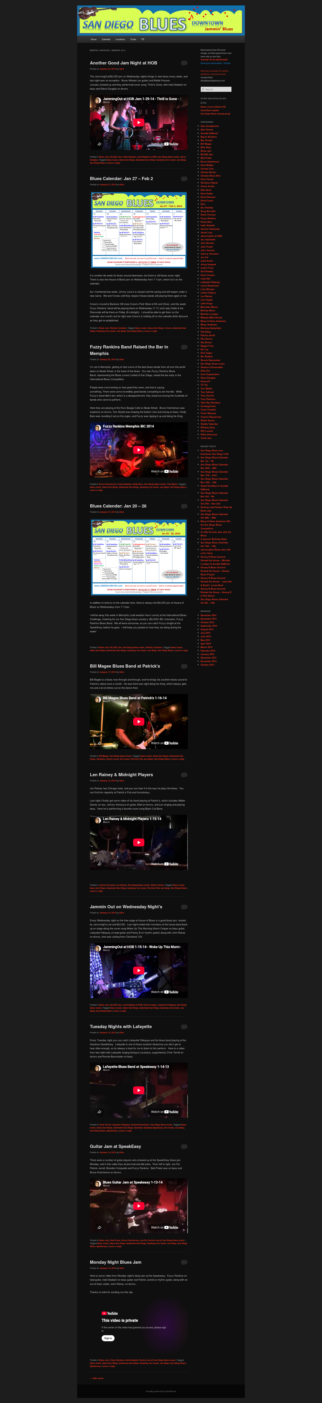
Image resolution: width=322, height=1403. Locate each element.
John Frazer (207, 246)
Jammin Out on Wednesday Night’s (126, 906)
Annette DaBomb (209, 133)
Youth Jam (206, 438)
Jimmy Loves (112, 758)
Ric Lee (204, 349)
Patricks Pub (137, 758)
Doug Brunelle (208, 211)
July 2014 (205, 632)
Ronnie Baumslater (140, 1124)
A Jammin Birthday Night (214, 539)
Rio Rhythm (207, 356)
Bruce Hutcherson (108, 484)
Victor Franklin (208, 409)
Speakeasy (112, 1130)
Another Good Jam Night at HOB (123, 63)
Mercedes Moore (209, 306)
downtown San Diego (145, 159)
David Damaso (208, 197)
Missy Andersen (209, 324)
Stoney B (205, 381)
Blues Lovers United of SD (213, 106)
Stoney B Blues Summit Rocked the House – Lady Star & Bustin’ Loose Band (216, 581)
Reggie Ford (207, 345)
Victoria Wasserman (211, 416)
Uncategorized (208, 406)
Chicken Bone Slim (211, 175)
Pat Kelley (206, 331)
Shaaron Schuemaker (212, 367)
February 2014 (208, 650)
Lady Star (205, 278)
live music (171, 159)
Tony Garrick (207, 395)
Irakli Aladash (129, 156)
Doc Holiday (207, 207)
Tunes (133, 39)
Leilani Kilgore (208, 292)
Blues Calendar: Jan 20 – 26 (118, 506)
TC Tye (204, 384)
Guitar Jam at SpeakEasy (115, 1146)
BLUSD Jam (116, 156)
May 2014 (205, 640)
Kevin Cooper (150, 1004)
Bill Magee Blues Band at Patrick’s (125, 666)
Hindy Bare (137, 484)
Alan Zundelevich (210, 126)
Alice (121, 68)
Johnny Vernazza (107, 884)
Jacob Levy (206, 232)
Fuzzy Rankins (124, 484)
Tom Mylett (172, 484)
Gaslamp (160, 159)
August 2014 (207, 629)
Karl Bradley (207, 271)
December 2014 (208, 615)
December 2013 (208, 657)
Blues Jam (104, 156)
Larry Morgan (207, 289)
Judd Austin (207, 260)
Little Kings (206, 303)
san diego (181, 159)
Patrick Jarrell (155, 1240)
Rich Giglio (206, 352)
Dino (203, 204)
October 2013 (207, 664)
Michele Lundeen (209, 314)
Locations (120, 39)
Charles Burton (208, 172)
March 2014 (206, 647)
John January (208, 250)
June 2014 (206, 636)
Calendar (106, 39)
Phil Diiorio (206, 338)
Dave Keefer (207, 193)
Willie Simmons (209, 434)
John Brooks (207, 243)
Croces (167, 327)
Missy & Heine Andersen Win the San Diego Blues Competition (216, 525)
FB (142, 39)
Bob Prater (115, 1240)
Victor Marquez (208, 413)
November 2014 (209, 618)
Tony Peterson (208, 399)
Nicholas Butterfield (211, 328)
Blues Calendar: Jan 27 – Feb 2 (121, 178)
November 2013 (209, 661)
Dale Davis (206, 189)
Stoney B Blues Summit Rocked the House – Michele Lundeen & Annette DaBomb (215, 560)
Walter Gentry (157, 884)
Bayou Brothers (209, 136)
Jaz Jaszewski (208, 239)
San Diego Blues (98, 162)
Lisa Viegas (207, 299)
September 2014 (209, 625)
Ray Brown (206, 342)
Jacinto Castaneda (210, 228)
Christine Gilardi (209, 182)
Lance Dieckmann (210, 285)
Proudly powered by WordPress (161, 1391)
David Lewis (207, 200)
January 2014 (207, 654)
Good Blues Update (210, 110)
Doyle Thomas (208, 214)
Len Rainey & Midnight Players (121, 774)
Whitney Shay (208, 427)
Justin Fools (207, 267)
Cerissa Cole (207, 168)
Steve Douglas (208, 377)
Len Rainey (121, 884)
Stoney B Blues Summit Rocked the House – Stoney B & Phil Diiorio (216, 592)
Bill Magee (104, 755)
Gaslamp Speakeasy (153, 1127)
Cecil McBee (207, 165)
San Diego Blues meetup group (215, 113)
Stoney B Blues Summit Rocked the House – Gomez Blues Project (215, 571)
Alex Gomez (207, 129)
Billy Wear (206, 147)
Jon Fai (143, 1240)
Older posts (96, 1378)
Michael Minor (208, 310)
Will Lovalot (207, 430)
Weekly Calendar (118, 327)
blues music (112, 159)
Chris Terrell (105, 1124)
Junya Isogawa (208, 264)
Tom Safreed (207, 392)
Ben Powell (206, 140)
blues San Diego (127, 159)
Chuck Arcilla (207, 186)
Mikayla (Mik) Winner (211, 317)
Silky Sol (205, 370)
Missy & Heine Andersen (213, 321)
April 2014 (206, 643)
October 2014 (207, 622)
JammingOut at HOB (147, 156)
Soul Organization (210, 374)
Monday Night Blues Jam (115, 1262)
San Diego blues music (168, 156)
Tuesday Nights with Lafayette (121, 1026)
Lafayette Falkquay (167, 1004)
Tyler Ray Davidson (211, 402)
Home (93, 39)
